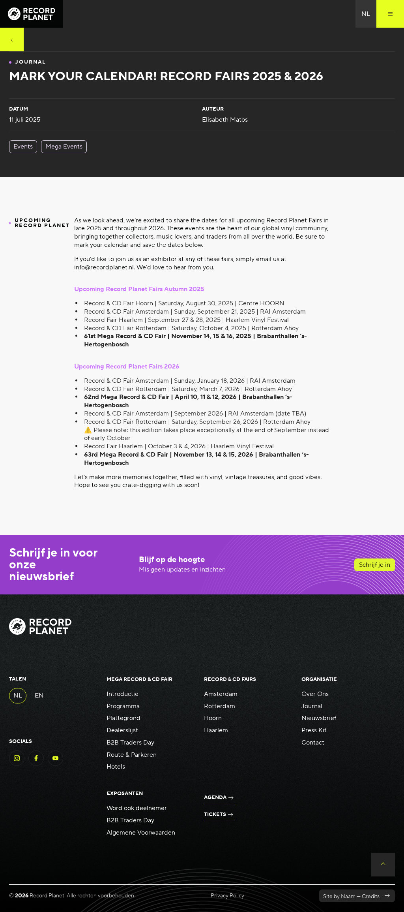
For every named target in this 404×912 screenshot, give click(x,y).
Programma (123, 706)
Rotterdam (219, 706)
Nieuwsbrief (318, 718)
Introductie (122, 694)
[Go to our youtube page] (55, 764)
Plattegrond (123, 718)
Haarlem (216, 730)
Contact (312, 743)
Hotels (116, 767)
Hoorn (213, 718)
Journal (311, 706)
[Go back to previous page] (12, 39)
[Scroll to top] (383, 864)
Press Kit (314, 730)
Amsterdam (221, 694)
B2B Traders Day (130, 743)
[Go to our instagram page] (16, 764)
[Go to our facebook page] (36, 764)
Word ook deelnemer (137, 808)
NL (17, 696)
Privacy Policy (227, 895)
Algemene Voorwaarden (141, 833)
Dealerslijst (122, 730)
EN (39, 696)
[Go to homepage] (31, 14)
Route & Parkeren (132, 755)
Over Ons (315, 694)
